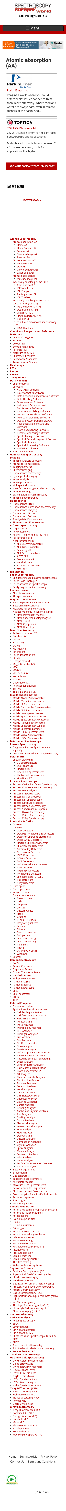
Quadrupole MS (21, 682)
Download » (32, 200)
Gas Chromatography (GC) (27, 1292)
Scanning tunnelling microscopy (30, 494)
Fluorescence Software (25, 516)
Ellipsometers (20, 1172)
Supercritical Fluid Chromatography (32, 1274)
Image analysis (21, 479)
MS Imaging (19, 648)
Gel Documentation (27, 1043)
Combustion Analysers (29, 1141)
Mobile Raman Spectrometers (29, 722)
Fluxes (16, 1222)
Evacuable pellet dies (24, 1218)
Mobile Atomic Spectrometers (29, 698)
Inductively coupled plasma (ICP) (30, 282)
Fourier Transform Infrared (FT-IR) (31, 534)
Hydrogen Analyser (27, 1034)
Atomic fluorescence (24, 275)
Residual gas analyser (24, 685)
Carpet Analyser (25, 1104)
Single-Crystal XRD (23, 1403)
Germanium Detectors (29, 852)
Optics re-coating (26, 938)
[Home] (33, 11)
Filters (20, 913)
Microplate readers (23, 1181)
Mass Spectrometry (22, 630)
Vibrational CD (24, 778)
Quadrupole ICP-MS (28, 309)
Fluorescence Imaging (25, 510)
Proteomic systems (23, 1197)
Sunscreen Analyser (27, 1154)
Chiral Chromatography (25, 1277)
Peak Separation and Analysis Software (33, 425)
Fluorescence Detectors (30, 846)
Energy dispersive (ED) (25, 1416)
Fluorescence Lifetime (25, 513)
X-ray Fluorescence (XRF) (26, 1410)
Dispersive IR (20, 528)
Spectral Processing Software (33, 445)
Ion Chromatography (24, 1302)
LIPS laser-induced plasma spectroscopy (35, 577)
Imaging (15, 457)
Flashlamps (17, 365)
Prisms (20, 947)
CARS (16, 963)
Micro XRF (18, 1422)
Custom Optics (25, 910)
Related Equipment (22, 1003)
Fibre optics (19, 886)
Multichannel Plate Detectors (33, 864)
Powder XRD (20, 1400)
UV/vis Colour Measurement (28, 1360)
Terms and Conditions (42, 1461)
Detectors (18, 827)
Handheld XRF (20, 1419)
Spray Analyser (25, 1148)
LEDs (13, 368)
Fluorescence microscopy (27, 473)
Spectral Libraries (26, 442)
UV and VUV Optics (27, 950)
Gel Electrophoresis (23, 1280)
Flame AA (22, 245)
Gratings (21, 916)
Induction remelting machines (29, 1234)
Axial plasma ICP (26, 285)
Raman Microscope (23, 987)
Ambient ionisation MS (25, 633)
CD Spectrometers (27, 762)
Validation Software (27, 448)
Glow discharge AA (27, 254)
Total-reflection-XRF (24, 1351)
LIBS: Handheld (25, 328)
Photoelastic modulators (30, 775)
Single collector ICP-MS (29, 315)
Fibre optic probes (22, 889)
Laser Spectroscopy (22, 574)
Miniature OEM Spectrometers (29, 1185)
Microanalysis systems (25, 1425)
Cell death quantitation (29, 1012)
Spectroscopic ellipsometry (27, 1345)
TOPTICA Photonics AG (21, 128)
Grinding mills (20, 1228)
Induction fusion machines (27, 1231)
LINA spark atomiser (24, 1329)
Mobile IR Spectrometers (26, 704)
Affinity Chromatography (26, 1289)
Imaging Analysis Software (27, 460)
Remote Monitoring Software (33, 433)
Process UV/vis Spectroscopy (29, 812)
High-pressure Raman (24, 978)
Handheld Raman (22, 975)
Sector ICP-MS (25, 312)
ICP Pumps (23, 291)
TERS (15, 1000)
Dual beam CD (25, 765)
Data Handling (19, 380)
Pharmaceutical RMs (24, 356)
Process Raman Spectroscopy (29, 805)
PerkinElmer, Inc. (17, 90)
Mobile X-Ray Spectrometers (28, 731)
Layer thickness (21, 1326)
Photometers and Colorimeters (30, 1191)
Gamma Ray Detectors (29, 849)
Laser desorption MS (24, 654)
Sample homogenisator (25, 1259)
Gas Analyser (24, 1040)
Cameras (18, 824)
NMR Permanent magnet (31, 614)
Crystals (21, 907)
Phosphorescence (22, 596)
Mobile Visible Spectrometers (29, 735)
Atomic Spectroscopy (23, 238)
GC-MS (16, 645)
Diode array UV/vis (23, 1363)
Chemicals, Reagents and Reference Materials (32, 333)
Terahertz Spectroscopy (25, 1354)
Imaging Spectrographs (25, 497)
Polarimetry (17, 756)
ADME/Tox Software (28, 389)
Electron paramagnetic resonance (31, 602)
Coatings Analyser (27, 1117)
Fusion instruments (23, 1225)
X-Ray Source (18, 377)
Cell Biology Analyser (28, 1095)
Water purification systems (27, 1265)
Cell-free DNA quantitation (31, 1015)
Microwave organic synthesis (28, 1246)
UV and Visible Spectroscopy (27, 1357)
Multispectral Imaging (24, 485)
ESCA (15, 1323)
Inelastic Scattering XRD (26, 1397)
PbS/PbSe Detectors (28, 870)
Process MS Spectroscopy (27, 796)
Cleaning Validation (27, 1101)
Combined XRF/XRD (23, 1413)
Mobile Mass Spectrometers (28, 701)
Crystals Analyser (26, 1144)
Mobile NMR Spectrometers (28, 713)
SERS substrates (21, 993)
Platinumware (20, 1249)
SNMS (16, 1342)
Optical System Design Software (34, 420)
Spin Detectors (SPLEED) (30, 876)
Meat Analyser (25, 1021)
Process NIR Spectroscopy (27, 799)
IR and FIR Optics (26, 919)
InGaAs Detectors (26, 858)
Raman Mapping (22, 984)
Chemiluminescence (24, 593)
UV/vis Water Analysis (24, 1382)
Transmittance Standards (26, 362)
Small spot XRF (21, 1428)
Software (18, 386)
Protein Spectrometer (29, 1071)
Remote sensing (21, 491)
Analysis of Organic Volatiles (32, 1111)
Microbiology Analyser (29, 1027)
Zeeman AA (23, 257)
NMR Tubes (23, 621)
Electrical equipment (24, 1169)
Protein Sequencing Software (33, 429)
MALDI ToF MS (21, 673)
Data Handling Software (30, 399)
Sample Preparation (22, 1206)
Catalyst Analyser (26, 1092)
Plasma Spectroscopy (23, 744)
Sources (17, 956)
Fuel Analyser (24, 1037)
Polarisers (22, 944)
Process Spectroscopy (23, 781)
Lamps (14, 371)
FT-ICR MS (18, 642)
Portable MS (19, 676)
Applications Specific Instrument (30, 1009)
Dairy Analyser (25, 1135)
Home (12, 1456)
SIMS (15, 1339)
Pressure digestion (23, 1252)
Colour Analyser (25, 1120)
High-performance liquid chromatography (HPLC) (35, 1297)
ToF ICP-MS (23, 319)
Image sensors (21, 892)
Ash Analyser (24, 1114)
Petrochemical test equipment (29, 1188)
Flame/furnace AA (27, 248)
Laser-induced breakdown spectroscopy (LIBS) (34, 323)
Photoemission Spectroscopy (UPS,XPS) (35, 1336)
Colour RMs (19, 343)
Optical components (24, 895)
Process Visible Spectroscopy (29, 815)
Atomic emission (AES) (25, 260)
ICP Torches (23, 297)
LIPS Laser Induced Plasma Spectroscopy (35, 753)
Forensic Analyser (26, 1086)
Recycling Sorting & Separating (33, 1058)
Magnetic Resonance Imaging (29, 608)
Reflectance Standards (25, 359)
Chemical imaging (22, 470)
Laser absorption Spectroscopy (30, 584)
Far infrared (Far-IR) (23, 537)
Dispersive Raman (22, 969)
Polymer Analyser (26, 1083)
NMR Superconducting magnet (34, 617)
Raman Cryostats (22, 966)
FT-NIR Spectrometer (28, 565)
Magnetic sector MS (24, 664)
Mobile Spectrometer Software (30, 716)
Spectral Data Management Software (37, 439)
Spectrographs (21, 1200)
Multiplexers (23, 935)
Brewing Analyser (26, 1107)
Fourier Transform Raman (27, 972)
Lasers (14, 374)
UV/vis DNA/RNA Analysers (27, 1366)
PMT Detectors (25, 867)
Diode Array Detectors (29, 839)
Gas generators (21, 1175)
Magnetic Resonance (23, 599)
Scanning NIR (24, 550)
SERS (15, 990)
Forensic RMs (20, 349)
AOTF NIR (22, 556)
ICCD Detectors (25, 855)
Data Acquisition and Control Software (38, 396)
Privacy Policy (49, 1456)
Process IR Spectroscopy (26, 793)
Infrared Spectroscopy (23, 525)
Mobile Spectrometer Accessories (31, 719)
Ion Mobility (17, 571)
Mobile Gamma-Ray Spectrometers (32, 707)
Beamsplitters (24, 898)
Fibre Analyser (24, 1129)
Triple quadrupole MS (24, 691)
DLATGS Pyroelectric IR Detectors (35, 833)
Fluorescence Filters (24, 503)
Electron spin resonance (26, 605)
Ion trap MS (19, 651)
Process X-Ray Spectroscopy (28, 818)
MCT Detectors (25, 861)
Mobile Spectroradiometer (27, 728)
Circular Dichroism (23, 759)
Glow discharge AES (28, 269)
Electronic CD (24, 768)
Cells (19, 901)
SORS (16, 997)
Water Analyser (25, 1160)
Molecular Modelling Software (33, 417)
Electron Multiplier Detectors (32, 842)
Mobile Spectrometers (23, 695)
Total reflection (21, 1431)
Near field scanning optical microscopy (34, 488)
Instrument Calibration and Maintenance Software (31, 407)
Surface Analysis (20, 1317)
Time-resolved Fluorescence (28, 522)
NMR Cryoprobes (26, 624)
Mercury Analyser (26, 1151)
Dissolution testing (23, 1006)
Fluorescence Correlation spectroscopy (34, 507)
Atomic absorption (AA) (25, 241)
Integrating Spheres (27, 923)
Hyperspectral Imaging (25, 476)
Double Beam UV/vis (24, 1369)
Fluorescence (18, 500)
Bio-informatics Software (31, 392)
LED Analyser (24, 1030)
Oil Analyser (23, 1074)
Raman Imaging (21, 981)
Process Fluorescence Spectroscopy (32, 787)
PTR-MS (17, 679)
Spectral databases (23, 451)
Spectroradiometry (21, 1314)
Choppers (22, 904)
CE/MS (16, 639)
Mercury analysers (27, 278)
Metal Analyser (25, 1024)
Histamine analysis (27, 1018)
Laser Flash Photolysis (25, 580)
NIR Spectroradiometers (30, 544)
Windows (22, 953)
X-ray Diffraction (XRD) (24, 1388)
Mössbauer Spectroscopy (25, 741)
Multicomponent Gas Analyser (33, 1052)
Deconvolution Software (30, 402)
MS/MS (17, 670)
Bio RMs (17, 340)
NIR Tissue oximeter (28, 547)
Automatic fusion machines (28, 1212)
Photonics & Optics (22, 821)
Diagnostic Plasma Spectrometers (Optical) (31, 749)
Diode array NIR (26, 559)
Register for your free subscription (23, 219)
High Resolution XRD (24, 1394)
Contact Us (17, 1461)
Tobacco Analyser (27, 1166)
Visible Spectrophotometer (27, 1385)
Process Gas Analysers (25, 790)
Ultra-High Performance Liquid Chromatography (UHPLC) (29, 1310)
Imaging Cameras (22, 466)
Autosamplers (20, 1215)
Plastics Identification (28, 1080)
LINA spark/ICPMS (23, 1332)
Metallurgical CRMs (23, 352)
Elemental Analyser (27, 1123)
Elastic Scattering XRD (25, 1391)
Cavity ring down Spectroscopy (29, 587)
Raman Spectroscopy (23, 960)
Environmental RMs (23, 346)
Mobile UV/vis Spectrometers (29, 738)
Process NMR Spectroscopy (28, 802)
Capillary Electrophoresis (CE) (29, 1271)
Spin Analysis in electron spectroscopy (33, 1348)
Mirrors (21, 929)
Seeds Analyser (25, 1061)
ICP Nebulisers (25, 288)
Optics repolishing (26, 941)
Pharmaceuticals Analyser (31, 1077)
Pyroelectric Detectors (29, 873)
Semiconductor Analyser (30, 1064)
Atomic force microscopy (26, 463)
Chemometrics (21, 383)
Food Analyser (25, 1089)
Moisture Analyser (27, 1049)
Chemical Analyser (27, 1098)
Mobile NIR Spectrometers (27, 710)
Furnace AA (23, 251)
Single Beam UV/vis (23, 1376)
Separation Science (22, 1268)
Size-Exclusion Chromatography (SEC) (33, 1283)
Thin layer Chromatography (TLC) (31, 1305)
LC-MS (16, 658)
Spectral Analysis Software (31, 436)
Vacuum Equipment (23, 1203)
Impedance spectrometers (27, 1178)
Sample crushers (22, 1255)
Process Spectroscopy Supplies (30, 809)
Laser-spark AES (26, 272)
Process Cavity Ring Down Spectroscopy (35, 784)
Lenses (21, 926)
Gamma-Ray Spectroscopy (26, 454)
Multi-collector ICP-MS (29, 306)
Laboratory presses (23, 1237)
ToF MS (17, 688)
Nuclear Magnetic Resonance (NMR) (33, 611)
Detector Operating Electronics (34, 836)
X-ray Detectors (25, 883)
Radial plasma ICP (27, 294)
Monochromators (26, 932)
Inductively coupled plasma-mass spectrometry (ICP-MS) (31, 302)
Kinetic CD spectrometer (30, 772)
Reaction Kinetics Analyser (31, 1055)
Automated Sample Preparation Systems (35, 1209)
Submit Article (28, 1456)
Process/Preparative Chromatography (33, 1286)
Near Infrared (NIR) (23, 540)
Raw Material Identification (31, 1067)
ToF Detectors (25, 879)
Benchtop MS (20, 636)
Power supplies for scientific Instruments (35, 1194)
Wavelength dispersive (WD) (28, 1434)
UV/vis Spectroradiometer (27, 1379)
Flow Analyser (24, 1132)
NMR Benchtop (25, 627)
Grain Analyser (25, 1046)
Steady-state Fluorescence (27, 519)
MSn (15, 667)
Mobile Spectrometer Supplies (29, 725)
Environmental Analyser (30, 1126)
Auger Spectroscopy (24, 1320)
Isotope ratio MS (22, 661)
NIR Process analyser (28, 553)
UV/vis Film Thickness (24, 1373)
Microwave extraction (24, 1243)
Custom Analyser (26, 1138)
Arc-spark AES (24, 263)
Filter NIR (22, 568)
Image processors (22, 482)
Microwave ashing (22, 1240)
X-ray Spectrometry (22, 1406)
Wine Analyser (24, 1157)
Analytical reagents (23, 337)
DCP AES (22, 266)
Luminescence (19, 590)
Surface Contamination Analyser (34, 1163)
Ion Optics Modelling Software (33, 411)
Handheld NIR (24, 562)
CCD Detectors (25, 830)
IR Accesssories (21, 531)
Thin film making (22, 1262)
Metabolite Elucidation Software (34, 414)
